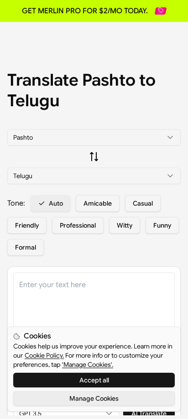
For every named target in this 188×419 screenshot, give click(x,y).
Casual (143, 203)
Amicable (98, 203)
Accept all (94, 380)
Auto (56, 203)
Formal (25, 247)
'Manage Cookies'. (87, 364)
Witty (124, 225)
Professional (78, 225)
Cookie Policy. (44, 355)
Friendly (27, 225)
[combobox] (94, 137)
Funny (162, 225)
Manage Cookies (94, 398)
